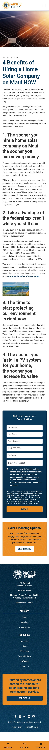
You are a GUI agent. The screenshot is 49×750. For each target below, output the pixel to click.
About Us (24, 641)
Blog (24, 646)
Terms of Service (31, 727)
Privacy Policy (16, 727)
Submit (24, 509)
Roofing (24, 622)
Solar (24, 617)
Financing (24, 651)
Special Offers (24, 656)
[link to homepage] (12, 5)
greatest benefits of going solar (23, 276)
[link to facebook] (15, 716)
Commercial (24, 627)
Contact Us (24, 666)
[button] (43, 5)
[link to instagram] (19, 716)
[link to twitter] (24, 716)
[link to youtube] (33, 716)
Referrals (24, 661)
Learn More (24, 549)
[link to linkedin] (29, 716)
